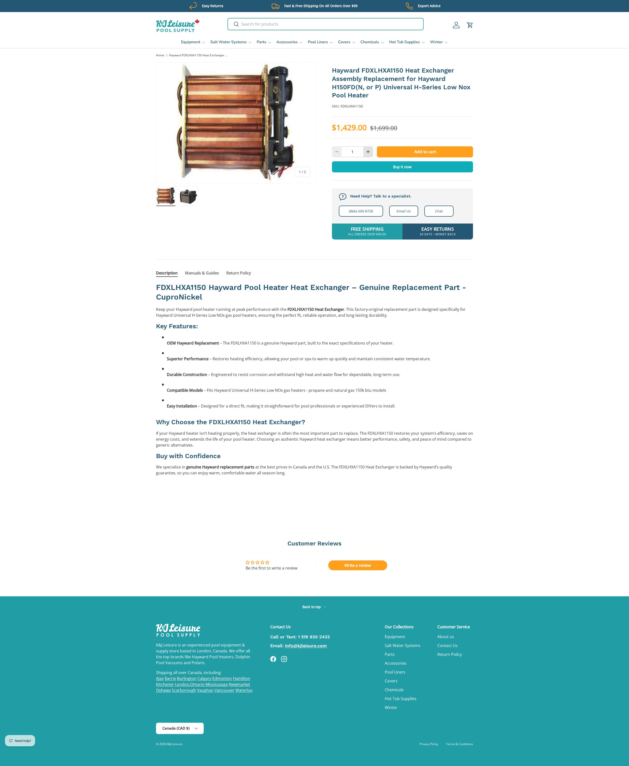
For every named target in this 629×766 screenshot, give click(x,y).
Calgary (204, 678)
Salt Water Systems (228, 42)
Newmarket (239, 684)
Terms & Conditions (459, 744)
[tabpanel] (314, 390)
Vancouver (224, 690)
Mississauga (216, 684)
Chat (439, 211)
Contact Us (447, 645)
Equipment (190, 42)
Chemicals (369, 42)
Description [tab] (167, 273)
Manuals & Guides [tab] (202, 273)
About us (445, 636)
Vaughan (205, 690)
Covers (344, 42)
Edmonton (222, 678)
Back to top (312, 606)
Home (160, 55)
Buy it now (402, 166)
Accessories (287, 42)
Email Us (404, 211)
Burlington (187, 678)
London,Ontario (190, 684)
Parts (261, 42)
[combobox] (325, 24)
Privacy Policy (429, 744)
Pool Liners (318, 42)
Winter (436, 42)
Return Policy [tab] (238, 273)
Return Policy (449, 654)
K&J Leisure (174, 744)
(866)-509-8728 (361, 211)
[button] (470, 25)
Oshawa (163, 690)
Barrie (170, 678)
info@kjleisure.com (306, 645)
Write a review (357, 565)
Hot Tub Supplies (404, 42)
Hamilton (241, 678)
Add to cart (425, 151)
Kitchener (165, 684)
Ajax (160, 678)
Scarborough (184, 690)
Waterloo (244, 690)
